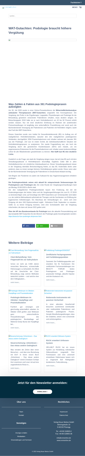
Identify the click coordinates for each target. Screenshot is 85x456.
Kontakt (21, 415)
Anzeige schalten (21, 433)
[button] (28, 226)
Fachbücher (75, 2)
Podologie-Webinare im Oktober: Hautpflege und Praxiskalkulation (21, 300)
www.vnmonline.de (64, 440)
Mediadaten (21, 436)
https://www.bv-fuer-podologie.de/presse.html (24, 216)
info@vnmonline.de (64, 438)
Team (21, 412)
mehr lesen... (15, 282)
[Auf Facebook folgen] (4, 2)
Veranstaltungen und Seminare (21, 440)
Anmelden (41, 391)
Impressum (64, 412)
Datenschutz (64, 415)
